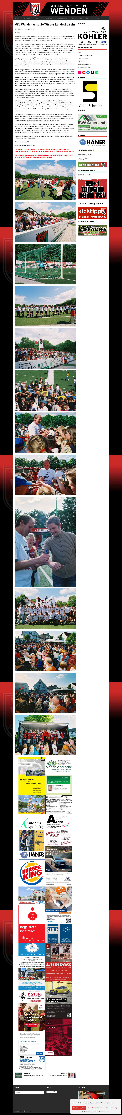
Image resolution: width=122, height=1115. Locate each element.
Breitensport (62, 18)
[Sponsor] (90, 106)
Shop (87, 18)
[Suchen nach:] (29, 1092)
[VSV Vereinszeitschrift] (92, 234)
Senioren (27, 18)
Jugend (38, 18)
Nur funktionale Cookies (95, 1108)
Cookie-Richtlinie (86, 1112)
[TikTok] (92, 72)
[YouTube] (83, 72)
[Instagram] (79, 72)
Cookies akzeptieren (79, 1108)
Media (97, 18)
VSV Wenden (28, 1111)
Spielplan (49, 18)
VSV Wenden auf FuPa (84, 154)
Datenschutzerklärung (97, 1112)
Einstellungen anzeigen (111, 1108)
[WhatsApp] (96, 72)
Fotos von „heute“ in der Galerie (25, 145)
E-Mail (79, 52)
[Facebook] (88, 72)
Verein (17, 18)
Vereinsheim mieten (83, 58)
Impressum (106, 1112)
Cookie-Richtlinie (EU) (84, 67)
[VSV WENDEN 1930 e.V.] (61, 15)
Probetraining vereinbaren (85, 55)
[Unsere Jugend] (92, 166)
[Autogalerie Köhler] (92, 44)
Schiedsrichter (77, 18)
